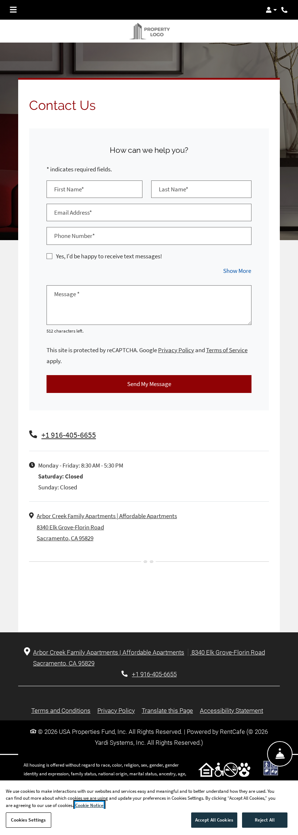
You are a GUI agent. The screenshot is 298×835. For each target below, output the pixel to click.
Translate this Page (167, 704)
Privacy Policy (176, 343)
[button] (271, 10)
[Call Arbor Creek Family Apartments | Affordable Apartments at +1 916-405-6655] (285, 10)
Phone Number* (74, 230)
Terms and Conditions (60, 704)
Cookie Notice (89, 805)
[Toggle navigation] (13, 10)
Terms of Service (226, 343)
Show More (237, 264)
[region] (149, 807)
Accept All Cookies (214, 820)
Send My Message (149, 378)
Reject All (265, 820)
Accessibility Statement (231, 704)
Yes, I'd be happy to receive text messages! (109, 250)
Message (67, 288)
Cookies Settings (28, 820)
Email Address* (73, 206)
